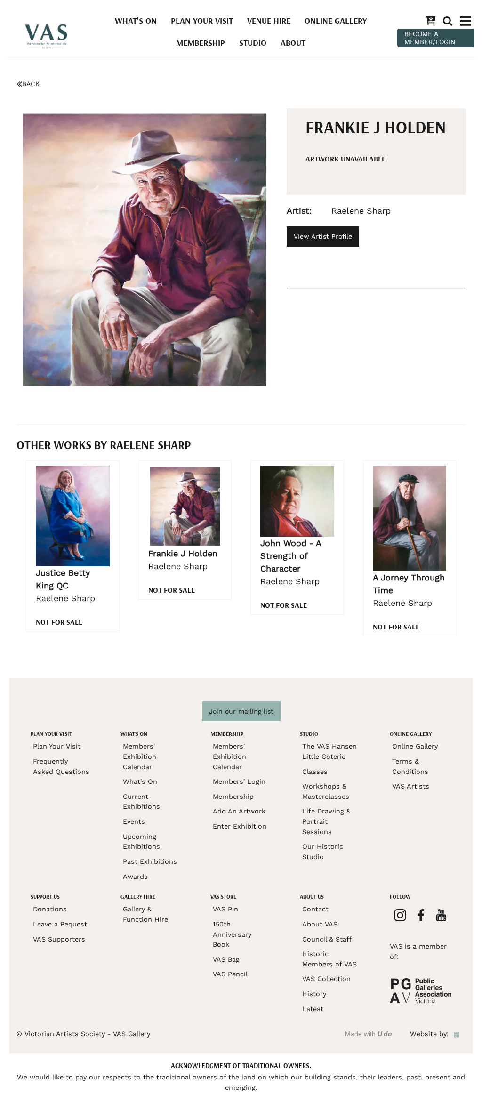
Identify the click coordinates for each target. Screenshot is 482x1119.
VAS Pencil (230, 974)
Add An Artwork (239, 811)
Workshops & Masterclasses (325, 791)
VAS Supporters (59, 939)
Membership (200, 42)
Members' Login (239, 781)
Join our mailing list (241, 711)
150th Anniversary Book (232, 934)
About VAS (319, 924)
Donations (50, 909)
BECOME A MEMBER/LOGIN (429, 38)
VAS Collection (326, 978)
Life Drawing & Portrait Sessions (326, 821)
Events (134, 821)
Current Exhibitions (141, 802)
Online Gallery (336, 20)
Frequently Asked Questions (61, 766)
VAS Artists (410, 786)
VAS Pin (225, 909)
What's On (136, 20)
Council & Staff (327, 939)
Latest (312, 1009)
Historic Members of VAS (329, 959)
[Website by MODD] (456, 1034)
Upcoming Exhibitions (141, 842)
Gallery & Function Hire (145, 914)
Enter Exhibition (239, 826)
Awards (135, 876)
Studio (252, 42)
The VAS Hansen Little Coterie (329, 751)
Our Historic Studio (322, 852)
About (293, 42)
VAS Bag (226, 959)
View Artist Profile (323, 236)
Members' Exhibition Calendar (139, 756)
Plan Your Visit (202, 20)
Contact (315, 909)
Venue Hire (268, 20)
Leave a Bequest (60, 924)
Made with (368, 1034)
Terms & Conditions (410, 766)
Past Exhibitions (150, 861)
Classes (315, 771)
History (314, 994)
